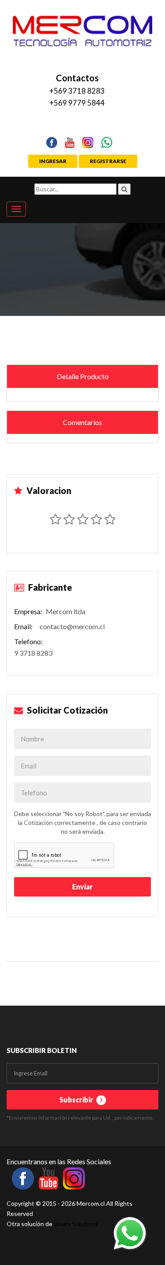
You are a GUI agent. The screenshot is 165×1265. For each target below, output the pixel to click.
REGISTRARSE (108, 161)
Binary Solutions (76, 1223)
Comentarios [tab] (82, 422)
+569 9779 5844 (77, 102)
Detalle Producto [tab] (83, 376)
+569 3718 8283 (77, 90)
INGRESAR (52, 161)
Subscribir (77, 1099)
